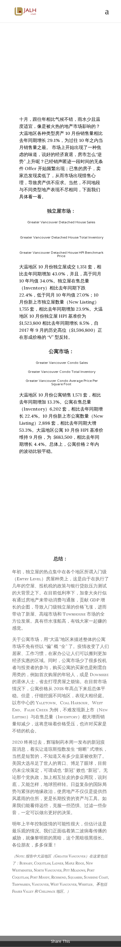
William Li (42, 77)
